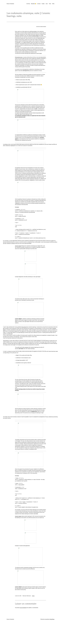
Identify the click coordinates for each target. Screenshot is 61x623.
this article (24, 327)
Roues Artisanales (10, 3)
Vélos (53, 3)
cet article (34, 31)
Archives (28, 3)
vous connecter (23, 607)
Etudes (43, 3)
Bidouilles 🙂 (33, 3)
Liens (47, 3)
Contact (39, 3)
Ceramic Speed (35, 35)
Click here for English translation (41, 26)
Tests (50, 3)
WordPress (52, 619)
